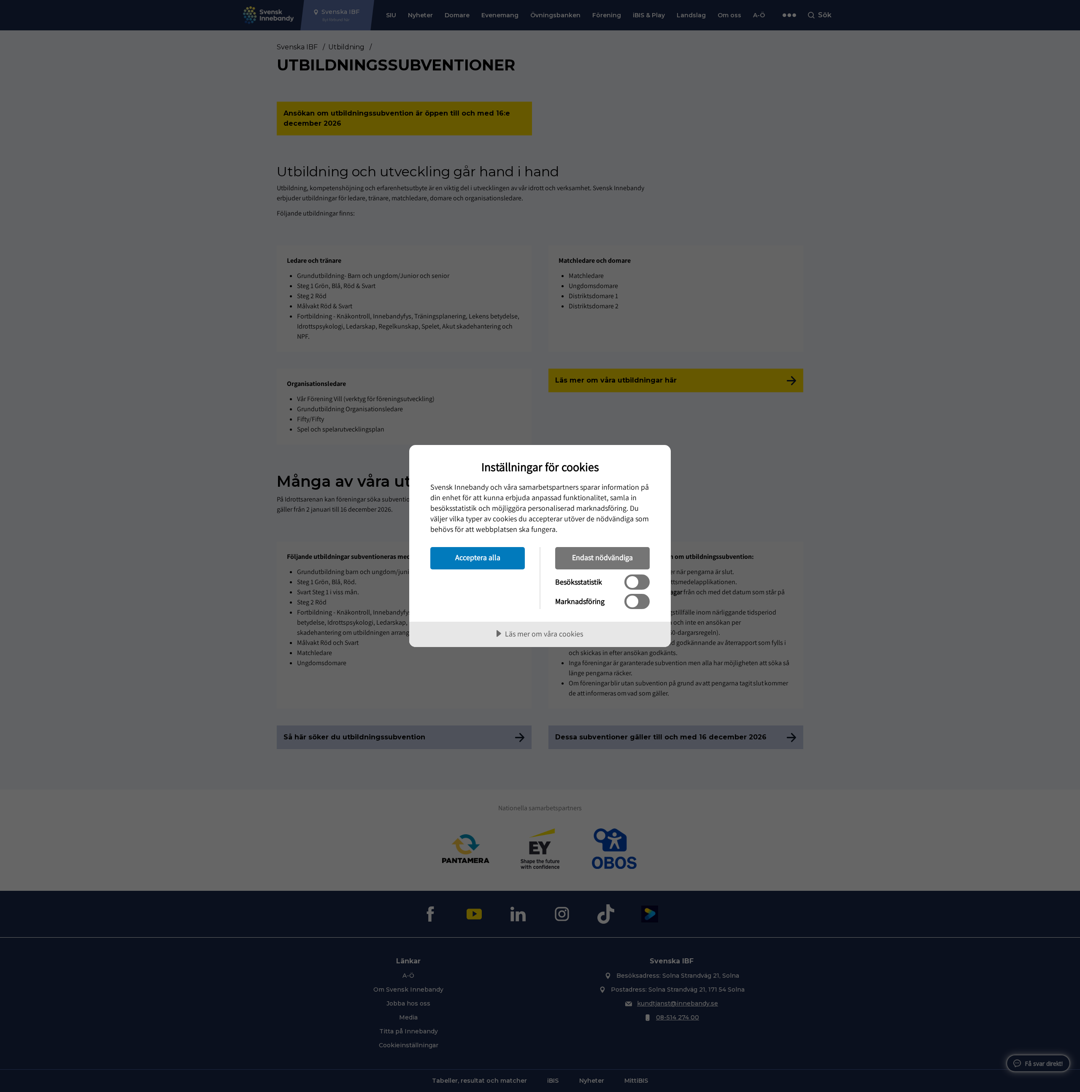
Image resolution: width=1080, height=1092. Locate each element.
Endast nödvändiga (602, 557)
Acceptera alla (477, 557)
